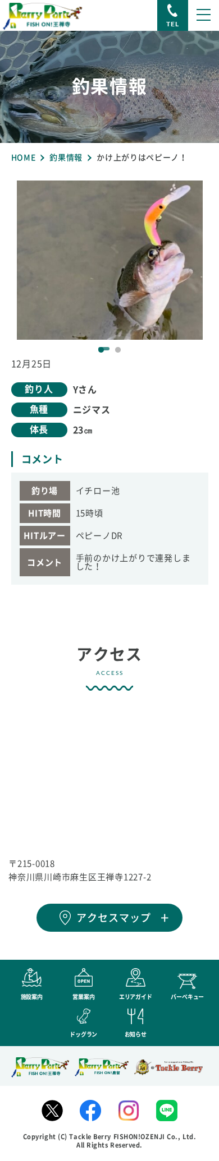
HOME (23, 157)
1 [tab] (101, 350)
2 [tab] (118, 350)
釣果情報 (66, 157)
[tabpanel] (110, 260)
